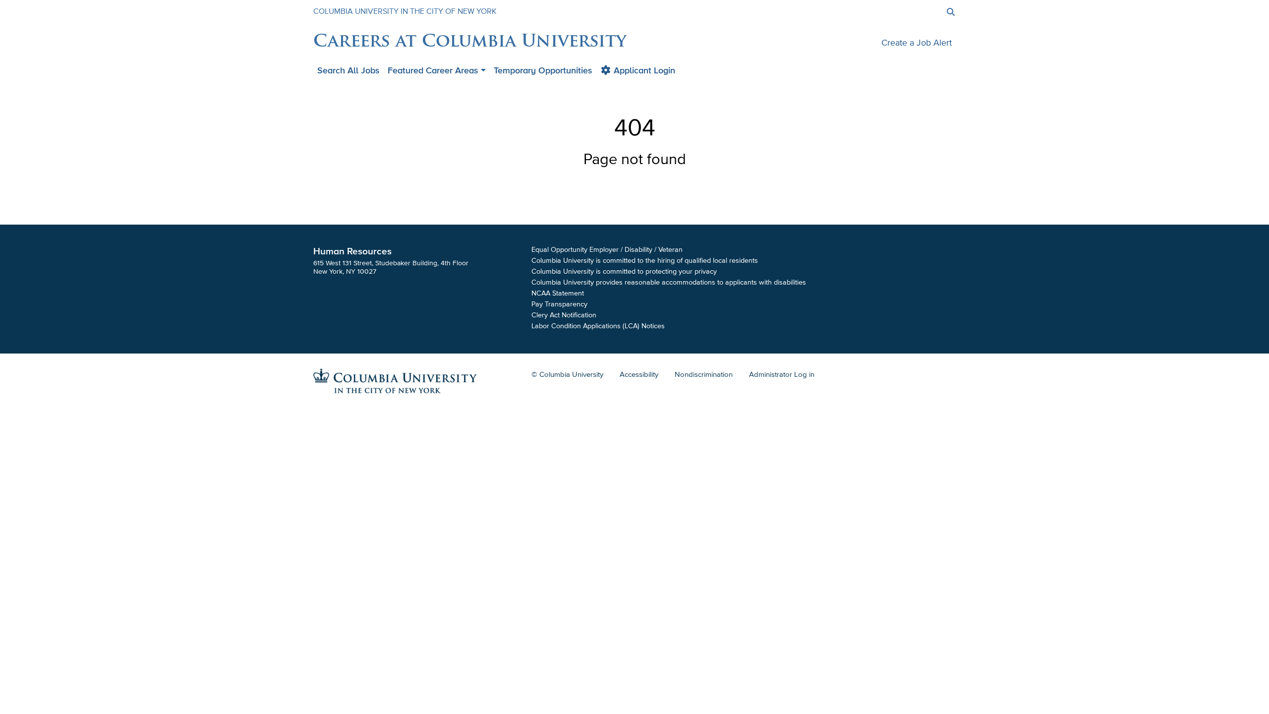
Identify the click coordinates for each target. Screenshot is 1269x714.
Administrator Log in (781, 374)
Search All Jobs (348, 70)
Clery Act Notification (563, 315)
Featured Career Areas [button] (433, 70)
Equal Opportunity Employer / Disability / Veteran (607, 249)
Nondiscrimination (704, 374)
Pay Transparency (559, 304)
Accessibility (639, 374)
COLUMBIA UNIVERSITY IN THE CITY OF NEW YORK (405, 11)
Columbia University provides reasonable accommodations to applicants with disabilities (668, 282)
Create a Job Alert (916, 42)
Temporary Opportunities (543, 70)
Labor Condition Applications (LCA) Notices (598, 326)
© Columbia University (567, 374)
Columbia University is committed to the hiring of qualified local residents (644, 260)
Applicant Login (643, 70)
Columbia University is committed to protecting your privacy (624, 271)
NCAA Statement (557, 293)
